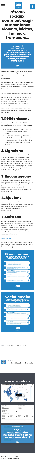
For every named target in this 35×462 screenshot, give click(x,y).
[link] (32, 6)
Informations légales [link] (9, 456)
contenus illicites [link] (21, 345)
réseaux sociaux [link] (16, 349)
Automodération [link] (10, 345)
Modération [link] (6, 349)
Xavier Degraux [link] (6, 238)
